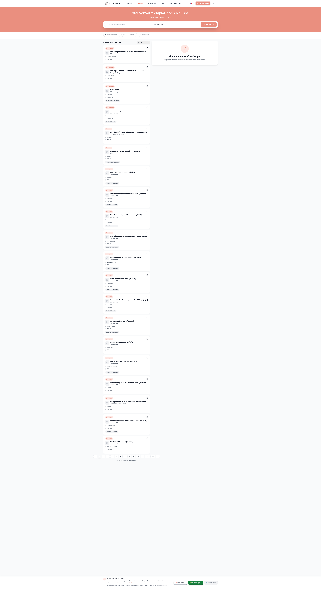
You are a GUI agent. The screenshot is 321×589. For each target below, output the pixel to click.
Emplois (140, 3)
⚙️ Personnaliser (211, 583)
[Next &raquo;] (158, 456)
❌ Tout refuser (180, 583)
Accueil (129, 3)
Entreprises (152, 3)
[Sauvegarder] (147, 48)
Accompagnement (176, 3)
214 (147, 456)
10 (138, 456)
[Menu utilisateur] (214, 3)
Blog (162, 3)
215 (153, 456)
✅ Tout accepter (195, 583)
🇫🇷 (191, 3)
